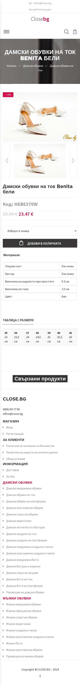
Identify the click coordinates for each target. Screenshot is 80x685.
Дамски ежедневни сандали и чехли (29, 547)
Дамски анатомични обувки (24, 508)
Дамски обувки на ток (20, 495)
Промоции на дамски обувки (25, 592)
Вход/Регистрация (40, 9)
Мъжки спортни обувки (21, 617)
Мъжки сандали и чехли (21, 630)
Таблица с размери (18, 320)
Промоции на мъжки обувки (24, 656)
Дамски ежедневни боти (22, 560)
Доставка (12, 470)
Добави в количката (44, 243)
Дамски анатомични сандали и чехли (30, 553)
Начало (11, 66)
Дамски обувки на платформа (26, 501)
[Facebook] (40, 676)
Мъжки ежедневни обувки (23, 604)
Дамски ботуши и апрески (23, 566)
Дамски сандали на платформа (26, 540)
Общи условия (15, 459)
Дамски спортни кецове (22, 573)
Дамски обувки (33, 66)
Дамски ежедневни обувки (23, 488)
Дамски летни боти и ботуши (25, 527)
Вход (9, 427)
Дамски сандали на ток (21, 534)
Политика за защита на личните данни (31, 452)
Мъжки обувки (17, 598)
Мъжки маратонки (18, 624)
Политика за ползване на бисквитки (30, 446)
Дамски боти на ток (19, 579)
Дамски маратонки (18, 521)
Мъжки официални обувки (23, 611)
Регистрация (14, 434)
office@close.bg (42, 3)
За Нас (10, 476)
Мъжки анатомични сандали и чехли (30, 637)
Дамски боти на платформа (24, 586)
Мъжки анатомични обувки (24, 650)
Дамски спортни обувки (22, 514)
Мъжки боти (14, 643)
